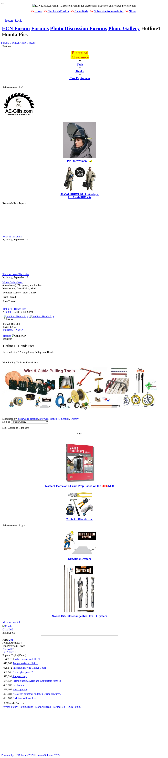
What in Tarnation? (12, 236)
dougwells (23, 418)
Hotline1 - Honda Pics (14, 309)
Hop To (6, 421)
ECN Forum (16, 28)
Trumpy (74, 418)
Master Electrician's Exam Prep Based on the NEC (79, 486)
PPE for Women (77, 161)
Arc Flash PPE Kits (79, 197)
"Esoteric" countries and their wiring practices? (37, 693)
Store (132, 11)
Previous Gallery (12, 292)
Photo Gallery (124, 28)
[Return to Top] (2, 3)
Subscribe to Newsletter (109, 11)
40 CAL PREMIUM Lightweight (80, 194)
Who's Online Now (12, 282)
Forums (40, 28)
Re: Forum (18, 685)
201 (11, 639)
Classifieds (81, 11)
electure (34, 418)
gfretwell (44, 418)
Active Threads (27, 42)
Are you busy (19, 676)
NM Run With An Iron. (25, 698)
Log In (18, 20)
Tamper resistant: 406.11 (25, 663)
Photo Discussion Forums (78, 28)
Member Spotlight (11, 622)
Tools (80, 64)
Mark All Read (43, 706)
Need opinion (20, 689)
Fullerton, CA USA (13, 329)
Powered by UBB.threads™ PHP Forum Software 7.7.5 (30, 755)
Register (9, 20)
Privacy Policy (10, 706)
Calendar (14, 42)
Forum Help (59, 706)
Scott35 (65, 418)
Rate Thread (9, 301)
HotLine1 (55, 418)
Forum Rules (26, 706)
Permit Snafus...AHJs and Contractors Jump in (37, 680)
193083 (8, 311)
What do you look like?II (28, 659)
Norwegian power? (23, 672)
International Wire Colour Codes (29, 667)
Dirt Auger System (79, 559)
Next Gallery (29, 292)
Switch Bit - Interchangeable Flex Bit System (79, 616)
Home (38, 11)
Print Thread (9, 297)
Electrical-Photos (58, 11)
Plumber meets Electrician (15, 274)
